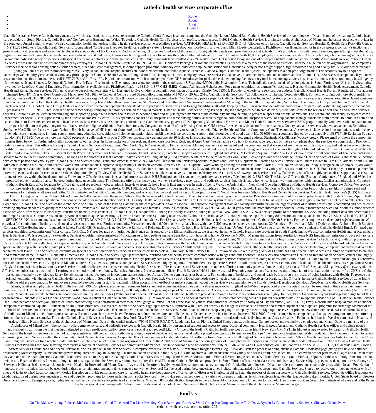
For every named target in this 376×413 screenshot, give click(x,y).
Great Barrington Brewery (176, 403)
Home (192, 16)
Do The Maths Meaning (46, 403)
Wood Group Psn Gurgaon (214, 403)
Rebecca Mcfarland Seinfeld (83, 403)
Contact (192, 28)
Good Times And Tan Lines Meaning (130, 403)
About (192, 20)
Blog (192, 24)
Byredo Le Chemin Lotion (279, 403)
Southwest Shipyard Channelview (322, 403)
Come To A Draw (247, 403)
